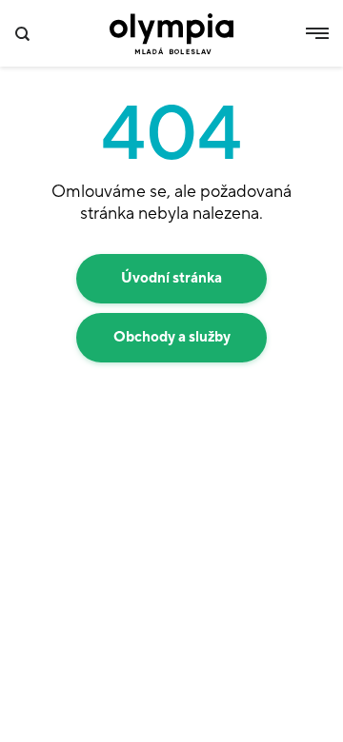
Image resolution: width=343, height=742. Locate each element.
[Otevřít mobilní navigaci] (317, 33)
